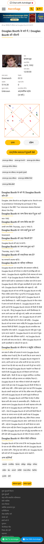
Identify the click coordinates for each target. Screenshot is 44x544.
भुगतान (4, 524)
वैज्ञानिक (34, 470)
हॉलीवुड (23, 464)
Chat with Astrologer (21, 3)
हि (40, 9)
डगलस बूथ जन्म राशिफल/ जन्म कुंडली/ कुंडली (14, 172)
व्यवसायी (4, 464)
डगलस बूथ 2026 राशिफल (9, 178)
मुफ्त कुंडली (5, 494)
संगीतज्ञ (35, 464)
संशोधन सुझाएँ (27, 483)
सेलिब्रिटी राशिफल (10, 25)
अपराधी (14, 470)
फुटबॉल (4, 476)
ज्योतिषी (19, 470)
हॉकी (9, 476)
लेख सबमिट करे (7, 514)
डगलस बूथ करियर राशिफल (9, 166)
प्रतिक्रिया (5, 511)
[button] (3, 17)
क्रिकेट (18, 464)
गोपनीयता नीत (6, 527)
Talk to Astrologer (12, 539)
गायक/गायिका (27, 470)
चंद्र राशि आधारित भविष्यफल (11, 497)
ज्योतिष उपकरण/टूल (8, 507)
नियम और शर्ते (6, 530)
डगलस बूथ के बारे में (20, 160)
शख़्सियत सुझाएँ (17, 483)
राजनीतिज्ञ (11, 464)
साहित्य (4, 470)
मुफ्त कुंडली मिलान (8, 491)
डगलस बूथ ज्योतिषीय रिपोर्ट (25, 178)
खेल (9, 470)
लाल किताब (5, 504)
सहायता (4, 533)
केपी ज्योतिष (5, 501)
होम (3, 25)
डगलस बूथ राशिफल (7, 160)
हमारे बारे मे (5, 520)
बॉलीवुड (29, 464)
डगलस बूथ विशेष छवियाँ (8, 184)
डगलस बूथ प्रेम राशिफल (33, 160)
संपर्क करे (5, 517)
